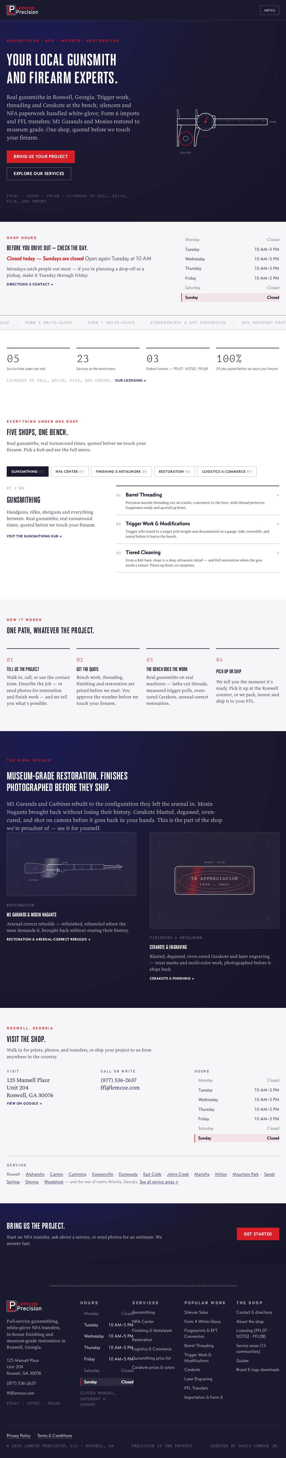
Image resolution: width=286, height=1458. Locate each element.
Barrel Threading (199, 1345)
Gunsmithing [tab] (27, 471)
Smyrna (32, 1181)
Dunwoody (128, 1174)
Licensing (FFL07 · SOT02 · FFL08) (252, 1333)
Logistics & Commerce (151, 1348)
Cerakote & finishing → (172, 978)
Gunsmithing (143, 1312)
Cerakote (192, 1369)
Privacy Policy (18, 1435)
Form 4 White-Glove (202, 1321)
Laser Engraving (198, 1378)
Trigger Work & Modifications (197, 1357)
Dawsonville (102, 1174)
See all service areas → (159, 1181)
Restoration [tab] (174, 471)
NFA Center (143, 1321)
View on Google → (24, 1103)
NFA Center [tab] (70, 471)
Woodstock (53, 1181)
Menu (269, 10)
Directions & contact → (30, 284)
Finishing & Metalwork (152, 1330)
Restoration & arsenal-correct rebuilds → (48, 939)
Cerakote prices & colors (153, 1367)
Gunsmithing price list (151, 1358)
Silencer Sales (196, 1312)
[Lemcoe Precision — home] (22, 10)
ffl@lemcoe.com (120, 1087)
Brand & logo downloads (257, 1369)
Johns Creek (178, 1174)
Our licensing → (130, 380)
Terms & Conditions (54, 1435)
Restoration (142, 1339)
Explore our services (39, 173)
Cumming (77, 1174)
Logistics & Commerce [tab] (227, 471)
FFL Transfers (196, 1388)
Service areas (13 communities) (251, 1348)
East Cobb (152, 1174)
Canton (56, 1174)
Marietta (201, 1174)
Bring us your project (41, 156)
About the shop (250, 1321)
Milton (221, 1174)
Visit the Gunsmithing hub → (34, 536)
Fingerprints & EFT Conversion (201, 1333)
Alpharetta (35, 1174)
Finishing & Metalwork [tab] (121, 471)
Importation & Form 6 (203, 1397)
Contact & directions (254, 1312)
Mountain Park (246, 1174)
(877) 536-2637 (119, 1079)
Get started (258, 1234)
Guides (242, 1360)
